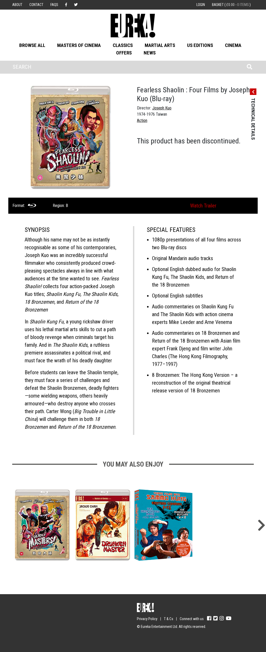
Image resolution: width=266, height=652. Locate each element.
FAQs (54, 5)
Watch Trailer (203, 206)
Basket (231, 5)
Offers (124, 53)
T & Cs (168, 619)
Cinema (233, 45)
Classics (123, 45)
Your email (21, 616)
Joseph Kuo (161, 108)
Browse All (32, 45)
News (150, 53)
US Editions (200, 45)
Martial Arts (160, 45)
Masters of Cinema (79, 45)
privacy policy (57, 637)
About (17, 5)
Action (142, 120)
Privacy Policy (147, 619)
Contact (36, 5)
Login (200, 5)
